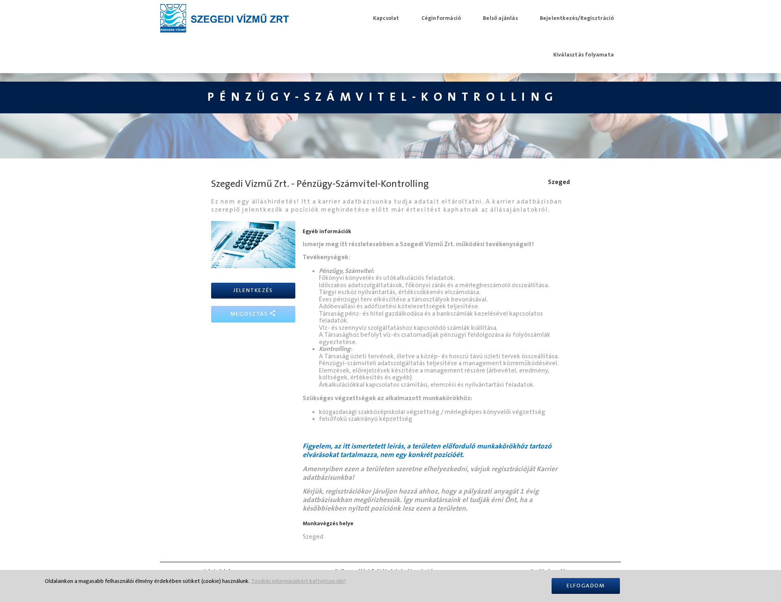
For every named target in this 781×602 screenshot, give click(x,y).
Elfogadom (585, 586)
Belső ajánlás (500, 18)
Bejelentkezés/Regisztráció (577, 18)
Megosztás (250, 314)
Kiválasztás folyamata (583, 55)
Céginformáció (441, 18)
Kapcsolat (386, 18)
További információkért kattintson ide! (298, 581)
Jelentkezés (253, 290)
